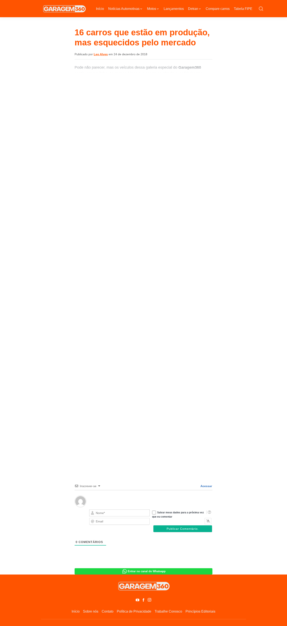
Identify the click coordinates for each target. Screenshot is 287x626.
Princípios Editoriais (200, 611)
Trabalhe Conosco (168, 611)
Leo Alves (101, 54)
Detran (193, 9)
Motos (151, 9)
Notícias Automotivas (124, 9)
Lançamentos (174, 9)
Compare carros (218, 9)
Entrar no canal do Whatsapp (147, 571)
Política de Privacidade (134, 611)
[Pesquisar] (261, 9)
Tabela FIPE (243, 9)
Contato (107, 611)
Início (100, 9)
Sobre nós (90, 611)
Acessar (206, 486)
